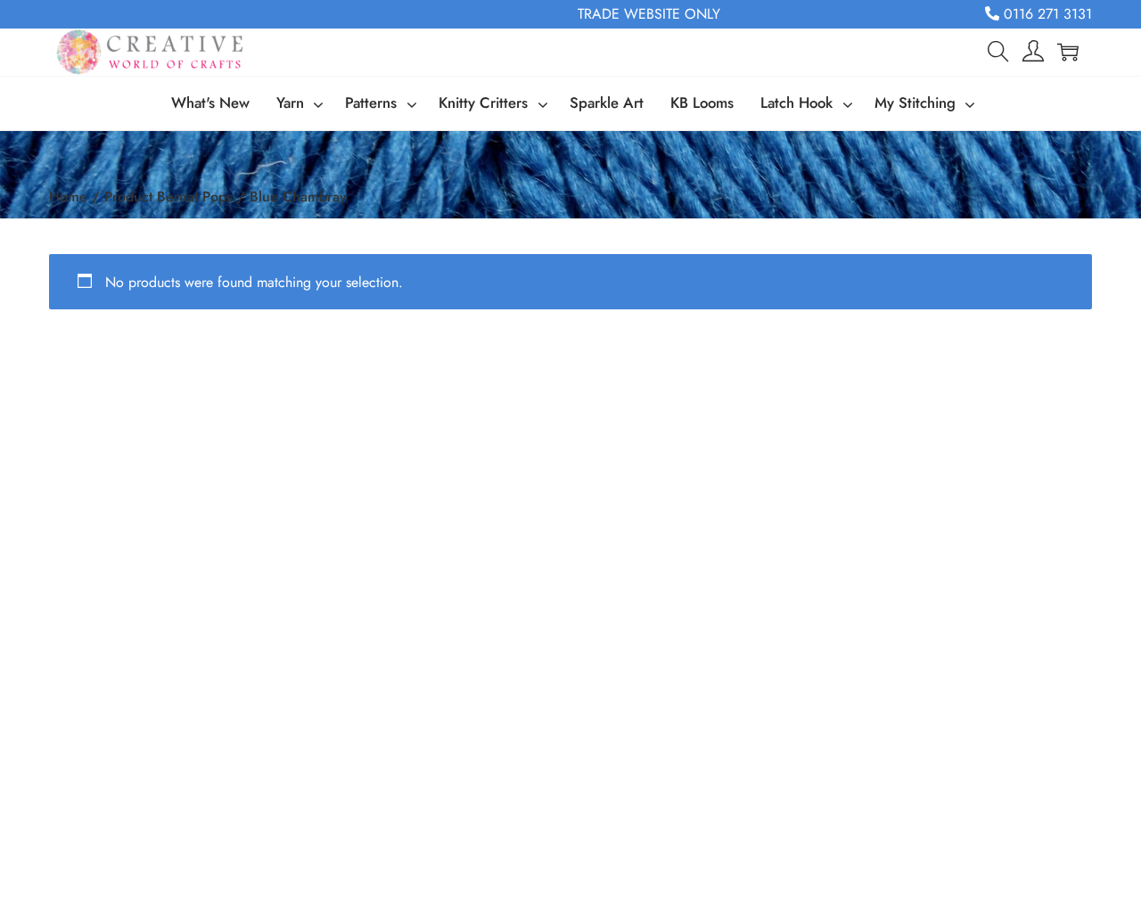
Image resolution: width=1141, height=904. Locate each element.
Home (68, 196)
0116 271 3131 (1045, 14)
